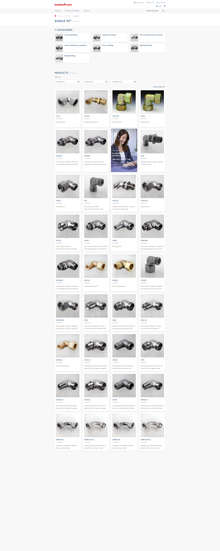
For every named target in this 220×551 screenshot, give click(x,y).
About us (87, 11)
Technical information (72, 11)
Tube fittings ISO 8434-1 (64, 16)
